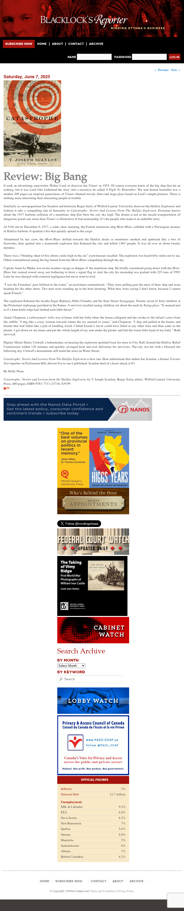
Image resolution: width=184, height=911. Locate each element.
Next (175, 70)
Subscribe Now (18, 44)
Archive (96, 44)
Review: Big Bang (45, 175)
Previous (162, 70)
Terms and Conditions (103, 891)
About (57, 44)
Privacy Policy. (125, 891)
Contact (76, 44)
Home (42, 44)
